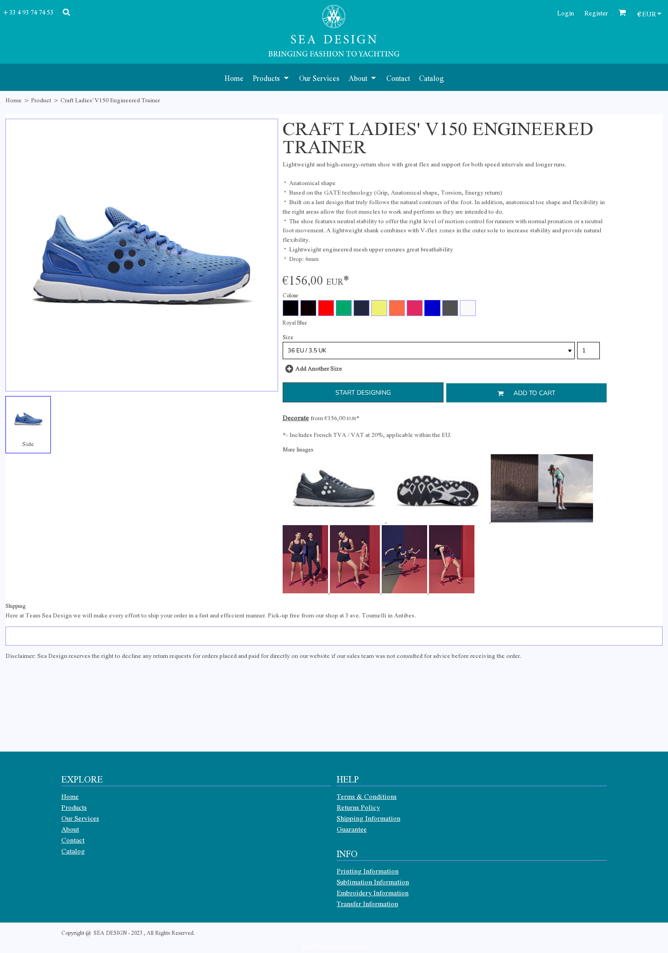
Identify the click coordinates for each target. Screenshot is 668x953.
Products (74, 807)
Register (596, 13)
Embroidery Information (373, 892)
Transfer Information (367, 903)
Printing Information (368, 870)
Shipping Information (368, 818)
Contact (73, 839)
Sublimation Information (373, 881)
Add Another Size (318, 368)
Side (28, 443)
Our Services (80, 818)
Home (13, 100)
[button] (271, 77)
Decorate (296, 417)
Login (565, 13)
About (70, 828)
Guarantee (352, 828)
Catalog (73, 850)
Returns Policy (358, 807)
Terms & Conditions (367, 796)
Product (41, 100)
